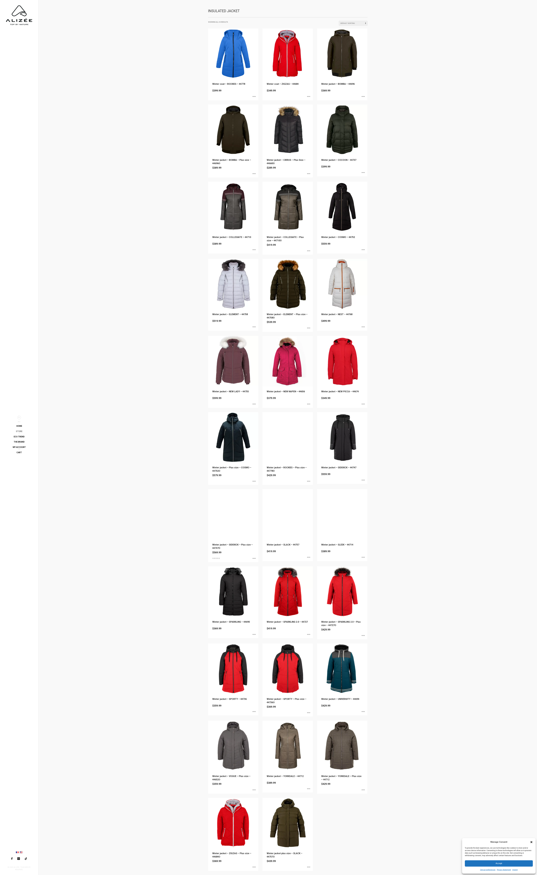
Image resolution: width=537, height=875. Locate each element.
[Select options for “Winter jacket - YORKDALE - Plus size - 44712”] (363, 790)
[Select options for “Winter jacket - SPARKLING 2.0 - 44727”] (308, 634)
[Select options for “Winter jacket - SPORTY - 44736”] (254, 711)
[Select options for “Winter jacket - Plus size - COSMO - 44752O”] (254, 481)
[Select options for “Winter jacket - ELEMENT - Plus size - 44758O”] (308, 328)
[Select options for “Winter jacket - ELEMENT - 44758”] (254, 327)
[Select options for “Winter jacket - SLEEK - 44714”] (363, 557)
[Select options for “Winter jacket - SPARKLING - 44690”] (254, 634)
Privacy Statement (504, 870)
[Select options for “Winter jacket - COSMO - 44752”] (363, 249)
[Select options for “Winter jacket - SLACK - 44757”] (308, 557)
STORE (19, 431)
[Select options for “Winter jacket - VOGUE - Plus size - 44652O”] (254, 790)
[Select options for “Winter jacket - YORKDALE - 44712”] (308, 789)
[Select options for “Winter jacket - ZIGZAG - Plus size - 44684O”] (254, 867)
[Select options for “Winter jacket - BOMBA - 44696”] (363, 96)
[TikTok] (26, 858)
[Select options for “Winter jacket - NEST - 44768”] (363, 327)
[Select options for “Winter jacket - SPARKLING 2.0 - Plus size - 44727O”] (363, 635)
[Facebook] (12, 858)
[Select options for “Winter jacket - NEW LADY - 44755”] (254, 404)
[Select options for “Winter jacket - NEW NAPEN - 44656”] (308, 404)
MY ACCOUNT (19, 447)
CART (19, 452)
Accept (499, 863)
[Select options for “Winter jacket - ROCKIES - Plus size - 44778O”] (308, 481)
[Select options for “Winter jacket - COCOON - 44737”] (363, 172)
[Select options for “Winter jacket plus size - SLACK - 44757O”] (308, 867)
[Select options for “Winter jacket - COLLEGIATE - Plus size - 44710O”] (308, 251)
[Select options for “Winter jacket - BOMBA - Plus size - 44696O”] (254, 173)
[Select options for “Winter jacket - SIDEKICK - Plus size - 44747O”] (254, 558)
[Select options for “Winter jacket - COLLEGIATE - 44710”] (254, 249)
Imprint (515, 870)
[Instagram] (18, 858)
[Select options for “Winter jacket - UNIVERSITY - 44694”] (363, 711)
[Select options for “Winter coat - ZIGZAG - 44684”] (308, 96)
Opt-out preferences (487, 870)
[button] (531, 842)
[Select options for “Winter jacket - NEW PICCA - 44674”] (363, 404)
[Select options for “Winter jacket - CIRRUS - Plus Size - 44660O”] (308, 173)
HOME (19, 426)
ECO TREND (19, 437)
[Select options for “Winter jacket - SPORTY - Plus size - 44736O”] (308, 712)
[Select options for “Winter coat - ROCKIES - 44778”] (254, 96)
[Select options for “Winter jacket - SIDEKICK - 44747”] (363, 480)
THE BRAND (19, 442)
